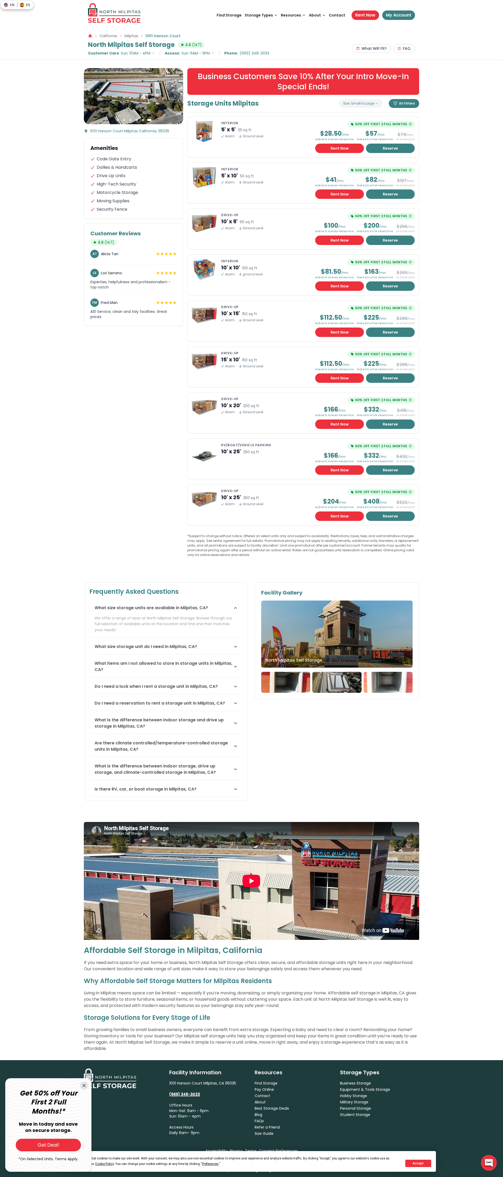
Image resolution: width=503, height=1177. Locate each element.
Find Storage (229, 15)
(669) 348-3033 (254, 53)
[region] (133, 96)
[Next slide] (175, 96)
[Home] (114, 13)
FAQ (407, 48)
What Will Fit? (374, 48)
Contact (337, 15)
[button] (9, 5)
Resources (291, 15)
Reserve (390, 148)
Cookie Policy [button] (104, 1164)
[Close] (84, 1085)
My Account (398, 15)
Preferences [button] (210, 1164)
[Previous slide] (92, 96)
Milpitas (131, 36)
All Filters (407, 103)
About (315, 15)
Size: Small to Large (358, 103)
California (108, 36)
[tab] (118, 120)
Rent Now (365, 15)
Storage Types (259, 15)
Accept (418, 1163)
